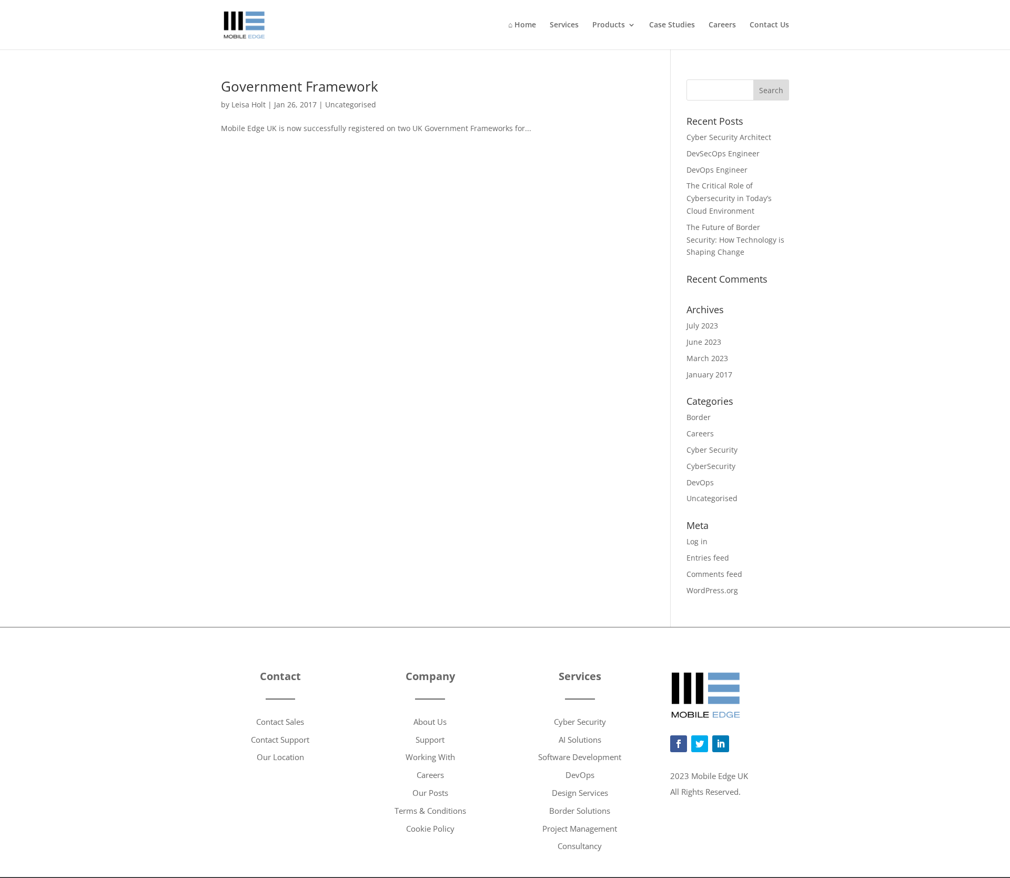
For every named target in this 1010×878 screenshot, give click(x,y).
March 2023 (707, 358)
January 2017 (709, 375)
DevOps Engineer (717, 170)
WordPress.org (712, 590)
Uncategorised (350, 104)
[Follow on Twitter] (699, 743)
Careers (722, 25)
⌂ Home (522, 25)
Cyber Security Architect (728, 137)
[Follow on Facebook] (678, 743)
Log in (697, 541)
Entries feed (707, 558)
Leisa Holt (248, 104)
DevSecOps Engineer (723, 153)
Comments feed (714, 574)
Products (608, 25)
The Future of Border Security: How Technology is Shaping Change (735, 239)
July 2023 (702, 326)
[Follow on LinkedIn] (720, 743)
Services (564, 25)
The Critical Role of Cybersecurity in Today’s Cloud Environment (729, 198)
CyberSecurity (710, 466)
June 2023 (703, 342)
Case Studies (672, 25)
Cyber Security (712, 450)
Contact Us (769, 25)
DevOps (700, 482)
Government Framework (299, 86)
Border (698, 417)
